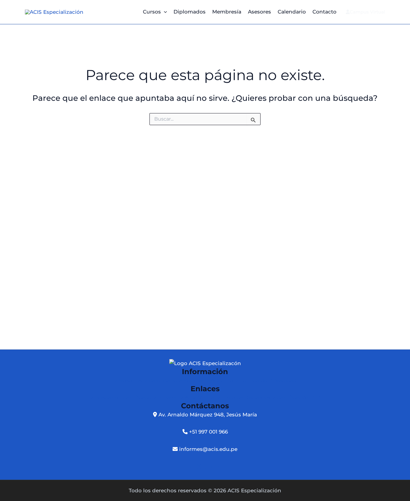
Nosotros (130, 380)
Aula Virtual (200, 397)
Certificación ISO (297, 397)
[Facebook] (193, 467)
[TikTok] (206, 467)
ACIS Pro (222, 380)
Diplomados (189, 12)
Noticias (194, 380)
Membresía (226, 12)
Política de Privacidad (267, 380)
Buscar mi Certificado (123, 397)
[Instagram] (200, 467)
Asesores (259, 12)
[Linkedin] (212, 467)
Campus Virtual (367, 12)
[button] (164, 12)
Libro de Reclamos (246, 397)
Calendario (292, 12)
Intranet (168, 397)
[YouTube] (217, 467)
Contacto (324, 12)
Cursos (152, 12)
